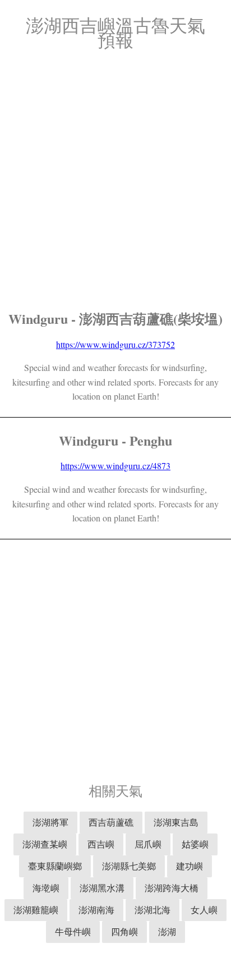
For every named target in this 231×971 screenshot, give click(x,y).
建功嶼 (189, 866)
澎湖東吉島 (176, 822)
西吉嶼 (100, 844)
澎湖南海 (96, 909)
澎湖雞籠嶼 (35, 909)
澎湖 (167, 931)
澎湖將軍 (50, 822)
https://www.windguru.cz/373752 (115, 344)
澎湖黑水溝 (102, 888)
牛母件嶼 (73, 931)
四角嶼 (124, 931)
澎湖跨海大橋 (171, 888)
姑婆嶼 (195, 844)
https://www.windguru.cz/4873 (115, 465)
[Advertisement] (115, 180)
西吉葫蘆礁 (111, 822)
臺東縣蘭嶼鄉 (55, 866)
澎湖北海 (152, 909)
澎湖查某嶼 (44, 844)
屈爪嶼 (148, 844)
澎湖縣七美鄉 (129, 866)
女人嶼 (204, 909)
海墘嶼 (46, 888)
